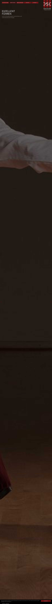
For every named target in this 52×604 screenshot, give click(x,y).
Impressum (3, 603)
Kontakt (35, 2)
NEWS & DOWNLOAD (20, 2)
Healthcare (47, 9)
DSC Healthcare (5, 2)
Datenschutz (7, 603)
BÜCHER (27, 2)
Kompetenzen (12, 2)
